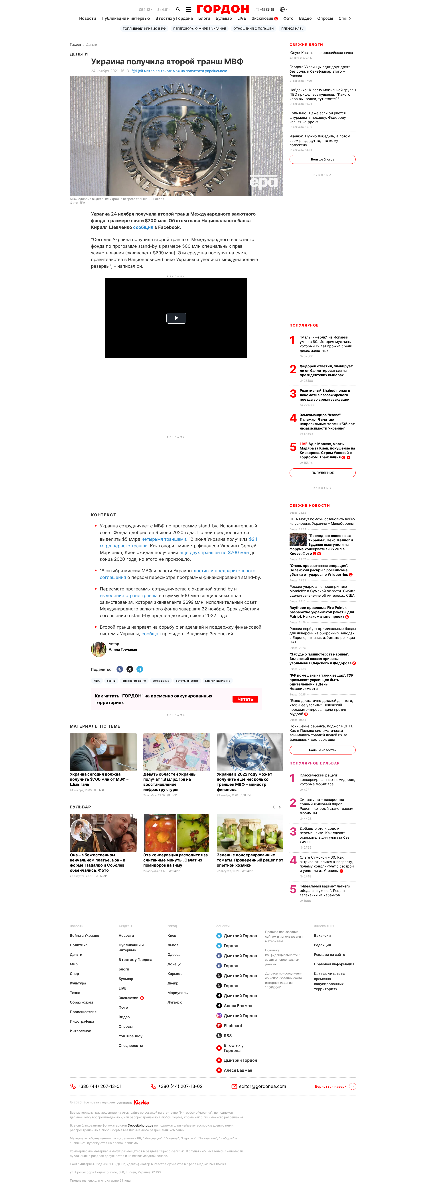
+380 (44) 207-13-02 (180, 1086)
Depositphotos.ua (140, 1125)
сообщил (143, 227)
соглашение (161, 680)
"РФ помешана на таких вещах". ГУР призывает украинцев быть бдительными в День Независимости (321, 682)
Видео (305, 18)
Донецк (174, 964)
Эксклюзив (263, 18)
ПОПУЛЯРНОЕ (304, 325)
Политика (78, 945)
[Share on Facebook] (119, 669)
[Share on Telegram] (139, 669)
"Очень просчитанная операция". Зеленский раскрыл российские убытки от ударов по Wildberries (319, 570)
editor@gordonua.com (262, 1086)
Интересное (80, 1031)
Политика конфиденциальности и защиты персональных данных (282, 957)
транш (111, 680)
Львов (173, 945)
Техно (75, 992)
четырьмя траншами (164, 539)
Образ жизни (81, 1002)
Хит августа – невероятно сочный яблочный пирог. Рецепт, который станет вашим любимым (326, 806)
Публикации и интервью (126, 18)
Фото (288, 18)
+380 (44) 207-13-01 (99, 1086)
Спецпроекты (131, 1045)
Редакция (322, 945)
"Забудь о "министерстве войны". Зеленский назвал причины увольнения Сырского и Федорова (321, 658)
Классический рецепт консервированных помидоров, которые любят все (327, 779)
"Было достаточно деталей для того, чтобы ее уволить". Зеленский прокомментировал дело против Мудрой (321, 707)
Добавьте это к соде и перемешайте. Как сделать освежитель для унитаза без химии (324, 835)
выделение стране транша (129, 595)
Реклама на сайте (329, 954)
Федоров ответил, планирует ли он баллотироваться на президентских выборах (326, 370)
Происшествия (83, 1012)
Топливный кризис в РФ (144, 28)
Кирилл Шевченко (217, 680)
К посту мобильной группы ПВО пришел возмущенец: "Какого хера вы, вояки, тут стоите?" (323, 94)
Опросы (325, 18)
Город (172, 926)
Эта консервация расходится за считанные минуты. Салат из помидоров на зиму (175, 860)
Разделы (125, 926)
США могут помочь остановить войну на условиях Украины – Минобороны (322, 521)
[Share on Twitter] (129, 669)
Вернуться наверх (331, 1086)
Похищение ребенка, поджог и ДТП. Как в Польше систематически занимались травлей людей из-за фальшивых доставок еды (321, 733)
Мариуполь (178, 992)
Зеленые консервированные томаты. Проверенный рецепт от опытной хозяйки (250, 860)
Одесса (174, 954)
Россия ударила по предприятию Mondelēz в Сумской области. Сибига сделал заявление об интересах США (323, 591)
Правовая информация (334, 964)
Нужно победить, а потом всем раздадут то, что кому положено (320, 140)
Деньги (91, 44)
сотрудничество (187, 680)
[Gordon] (223, 9)
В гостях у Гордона (174, 18)
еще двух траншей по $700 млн (214, 552)
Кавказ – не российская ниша (322, 52)
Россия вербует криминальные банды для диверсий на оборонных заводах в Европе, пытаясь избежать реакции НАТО (323, 635)
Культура (78, 983)
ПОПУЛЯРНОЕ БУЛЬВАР (315, 763)
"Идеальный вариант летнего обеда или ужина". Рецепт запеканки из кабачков (325, 890)
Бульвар (224, 18)
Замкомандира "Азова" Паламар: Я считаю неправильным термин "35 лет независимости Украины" (327, 421)
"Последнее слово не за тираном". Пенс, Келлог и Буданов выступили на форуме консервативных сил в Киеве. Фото (321, 544)
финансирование (134, 680)
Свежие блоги (306, 44)
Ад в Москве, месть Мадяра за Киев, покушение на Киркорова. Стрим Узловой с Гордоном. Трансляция (327, 450)
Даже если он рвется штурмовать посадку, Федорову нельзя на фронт (318, 117)
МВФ (97, 680)
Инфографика (82, 1021)
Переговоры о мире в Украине (199, 28)
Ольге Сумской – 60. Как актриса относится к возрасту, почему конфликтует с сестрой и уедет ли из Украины (327, 864)
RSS (228, 1035)
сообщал (152, 633)
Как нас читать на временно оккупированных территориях (329, 981)
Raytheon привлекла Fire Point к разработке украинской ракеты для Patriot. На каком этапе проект (322, 612)
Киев (172, 935)
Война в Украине (84, 935)
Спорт (75, 973)
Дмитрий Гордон (240, 935)
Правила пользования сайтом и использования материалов (284, 936)
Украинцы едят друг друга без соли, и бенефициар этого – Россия (320, 71)
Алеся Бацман (238, 1005)
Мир (74, 964)
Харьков (175, 973)
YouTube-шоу (130, 1036)
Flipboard (233, 1025)
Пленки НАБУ (292, 28)
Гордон (75, 44)
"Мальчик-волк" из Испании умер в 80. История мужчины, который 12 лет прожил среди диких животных (326, 344)
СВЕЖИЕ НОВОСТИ (310, 505)
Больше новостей (322, 750)
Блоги (204, 18)
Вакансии (322, 935)
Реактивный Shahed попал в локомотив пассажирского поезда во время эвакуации (325, 395)
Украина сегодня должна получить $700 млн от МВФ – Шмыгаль (99, 779)
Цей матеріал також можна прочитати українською (181, 71)
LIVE (241, 18)
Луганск (175, 1002)
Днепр (173, 983)
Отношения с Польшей (253, 28)
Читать (245, 699)
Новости (87, 18)
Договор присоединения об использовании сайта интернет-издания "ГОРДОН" (283, 980)
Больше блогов (322, 159)
